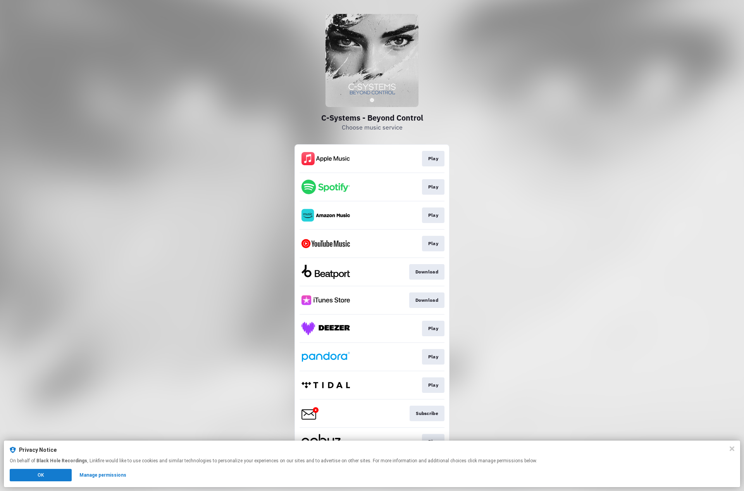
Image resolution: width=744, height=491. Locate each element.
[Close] (732, 449)
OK (41, 475)
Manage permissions (102, 475)
